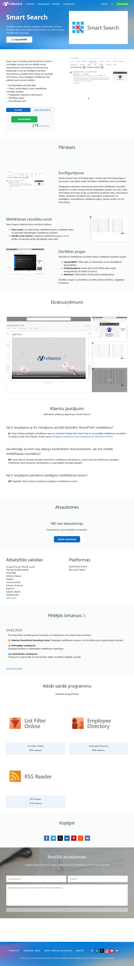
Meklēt (80, 950)
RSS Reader (35, 799)
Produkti (14, 950)
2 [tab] (92, 98)
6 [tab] (108, 98)
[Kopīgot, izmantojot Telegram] (53, 838)
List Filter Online (36, 746)
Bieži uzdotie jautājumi (58, 950)
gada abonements (42, 110)
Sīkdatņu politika (82, 958)
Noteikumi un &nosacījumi (102, 958)
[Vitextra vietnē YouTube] (112, 951)
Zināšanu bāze (32, 950)
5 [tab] (104, 98)
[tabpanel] (98, 71)
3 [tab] (96, 98)
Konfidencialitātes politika (63, 958)
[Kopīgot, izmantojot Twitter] (60, 838)
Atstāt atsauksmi (67, 539)
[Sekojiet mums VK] (117, 951)
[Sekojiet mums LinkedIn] (97, 951)
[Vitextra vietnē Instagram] (107, 951)
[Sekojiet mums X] (102, 951)
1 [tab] (88, 98)
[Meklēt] (113, 4)
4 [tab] (100, 98)
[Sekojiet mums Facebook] (92, 951)
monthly (18, 110)
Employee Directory (98, 746)
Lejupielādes (44, 3)
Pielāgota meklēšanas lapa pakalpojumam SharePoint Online (82, 436)
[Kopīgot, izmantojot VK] (87, 838)
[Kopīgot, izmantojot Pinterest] (74, 838)
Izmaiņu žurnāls (14, 668)
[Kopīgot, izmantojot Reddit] (81, 838)
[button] (11, 596)
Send (67, 910)
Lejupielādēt (20, 39)
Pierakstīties (122, 4)
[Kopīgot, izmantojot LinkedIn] (67, 838)
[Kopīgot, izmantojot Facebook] (47, 838)
